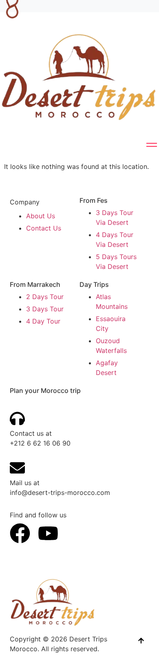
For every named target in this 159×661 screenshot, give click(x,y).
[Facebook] (20, 533)
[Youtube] (48, 533)
